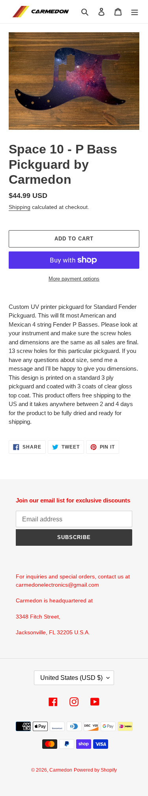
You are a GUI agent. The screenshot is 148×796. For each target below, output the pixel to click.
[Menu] (134, 11)
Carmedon (60, 770)
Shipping (19, 207)
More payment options (74, 279)
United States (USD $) (71, 677)
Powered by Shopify (95, 770)
